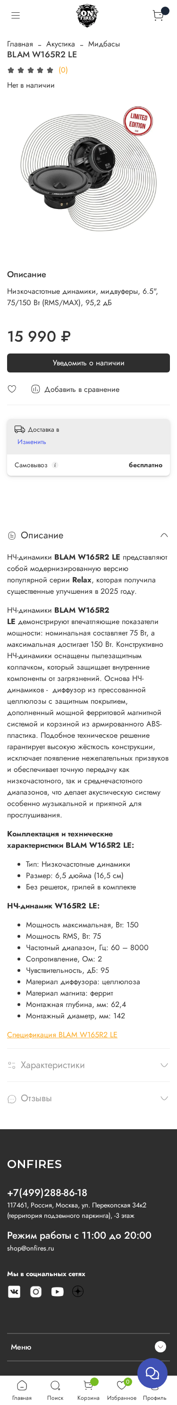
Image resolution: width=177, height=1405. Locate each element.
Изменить (31, 441)
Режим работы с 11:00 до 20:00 (79, 1235)
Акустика (60, 43)
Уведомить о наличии (89, 362)
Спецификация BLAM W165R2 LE (62, 1034)
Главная (20, 43)
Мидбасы (104, 43)
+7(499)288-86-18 (47, 1193)
